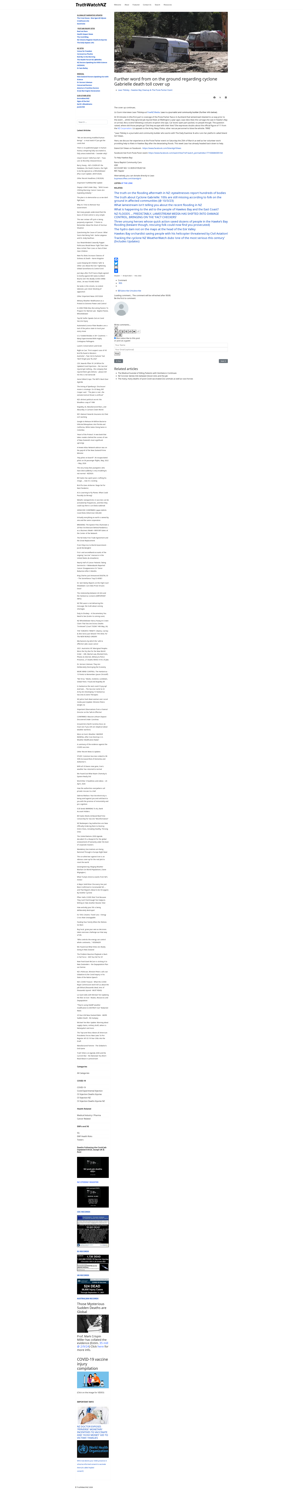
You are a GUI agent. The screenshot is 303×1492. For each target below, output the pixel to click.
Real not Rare (82, 31)
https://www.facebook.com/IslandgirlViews (162, 148)
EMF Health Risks (84, 1136)
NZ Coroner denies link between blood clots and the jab (143, 376)
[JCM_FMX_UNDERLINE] (122, 331)
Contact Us (147, 5)
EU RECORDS (83, 1251)
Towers (80, 1139)
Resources (168, 5)
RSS (120, 283)
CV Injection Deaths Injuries (89, 1094)
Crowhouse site (83, 21)
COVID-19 (81, 1087)
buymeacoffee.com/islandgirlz (127, 178)
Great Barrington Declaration (88, 91)
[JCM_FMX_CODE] (130, 331)
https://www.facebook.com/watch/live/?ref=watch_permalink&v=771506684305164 (185, 153)
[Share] (171, 271)
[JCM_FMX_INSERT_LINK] (138, 331)
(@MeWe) (98, 60)
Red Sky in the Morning (86, 57)
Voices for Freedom (84, 51)
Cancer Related (84, 1118)
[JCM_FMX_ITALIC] (119, 331)
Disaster (117, 276)
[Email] (171, 267)
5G (78, 1133)
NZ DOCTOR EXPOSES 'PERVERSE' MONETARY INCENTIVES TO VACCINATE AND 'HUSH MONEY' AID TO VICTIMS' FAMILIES (92, 1432)
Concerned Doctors (84, 85)
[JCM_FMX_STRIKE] (126, 331)
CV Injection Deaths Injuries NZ (91, 1101)
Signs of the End (83, 101)
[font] (116, 328)
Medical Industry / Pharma (89, 1115)
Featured (136, 5)
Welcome (117, 5)
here (100, 1346)
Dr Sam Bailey (82, 68)
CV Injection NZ (84, 1097)
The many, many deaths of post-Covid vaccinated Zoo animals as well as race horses (155, 378)
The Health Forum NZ (85, 60)
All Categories (83, 1073)
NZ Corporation (125, 128)
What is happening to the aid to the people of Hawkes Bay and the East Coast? (166, 209)
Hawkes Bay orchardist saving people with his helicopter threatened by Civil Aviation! (171, 233)
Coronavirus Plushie (85, 54)
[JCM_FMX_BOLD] (116, 331)
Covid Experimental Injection (90, 1091)
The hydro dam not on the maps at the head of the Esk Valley (155, 229)
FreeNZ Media (153, 112)
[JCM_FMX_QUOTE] (134, 331)
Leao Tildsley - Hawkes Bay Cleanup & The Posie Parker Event (145, 90)
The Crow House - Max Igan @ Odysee (91, 18)
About (127, 5)
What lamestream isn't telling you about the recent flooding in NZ (158, 205)
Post (117, 353)
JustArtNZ (81, 107)
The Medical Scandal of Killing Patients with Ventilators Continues (147, 373)
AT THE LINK (127, 183)
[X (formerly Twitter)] (220, 97)
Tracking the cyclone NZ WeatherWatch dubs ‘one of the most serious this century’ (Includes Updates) (169, 239)
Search (157, 5)
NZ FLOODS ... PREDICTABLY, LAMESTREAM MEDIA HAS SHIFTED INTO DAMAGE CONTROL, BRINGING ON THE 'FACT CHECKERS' (166, 215)
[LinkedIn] (226, 97)
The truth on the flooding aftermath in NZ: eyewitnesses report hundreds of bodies (170, 193)
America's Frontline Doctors (88, 88)
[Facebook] (214, 97)
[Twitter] (171, 263)
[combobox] (92, 122)
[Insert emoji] (120, 335)
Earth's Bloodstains (84, 104)
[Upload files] (116, 335)
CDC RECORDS (83, 1212)
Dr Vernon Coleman (84, 82)
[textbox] (171, 319)
